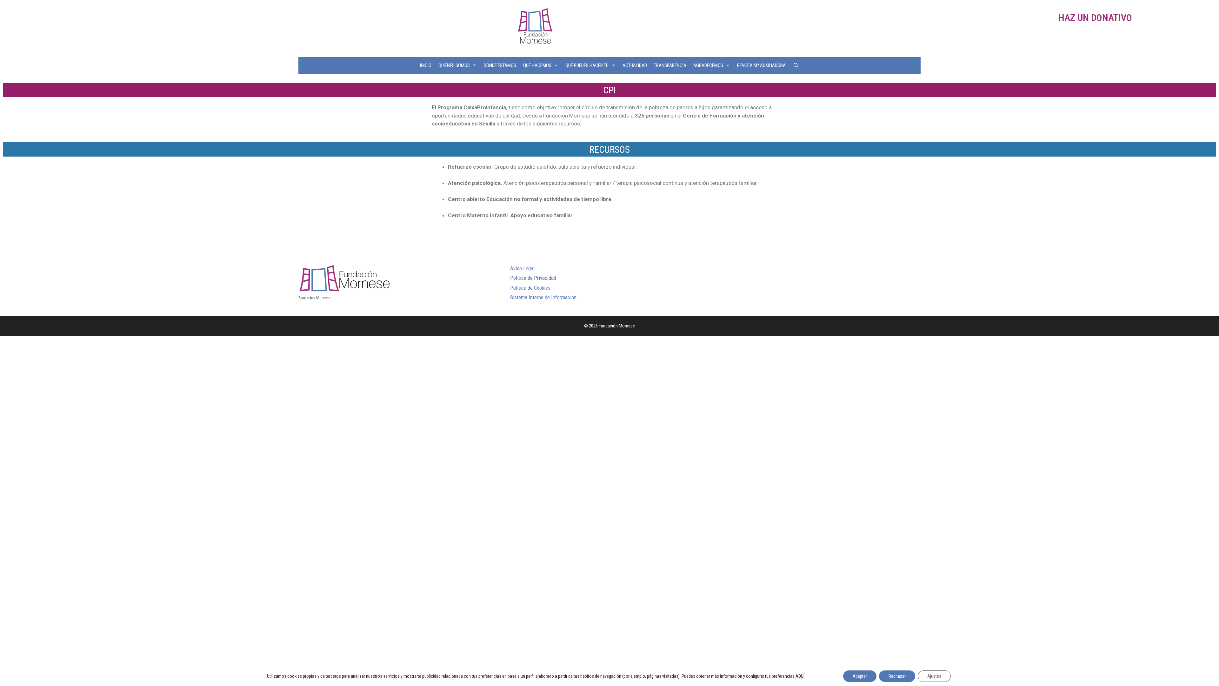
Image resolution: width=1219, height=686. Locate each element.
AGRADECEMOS (708, 65)
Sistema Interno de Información (543, 297)
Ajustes (934, 676)
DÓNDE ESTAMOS (500, 65)
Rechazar (897, 676)
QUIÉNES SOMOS (454, 65)
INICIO (425, 65)
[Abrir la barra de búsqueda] (795, 65)
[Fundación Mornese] (534, 28)
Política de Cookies (530, 288)
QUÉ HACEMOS (537, 65)
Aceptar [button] (860, 676)
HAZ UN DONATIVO (1095, 17)
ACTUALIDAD (635, 65)
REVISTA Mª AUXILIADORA (761, 65)
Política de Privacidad (533, 278)
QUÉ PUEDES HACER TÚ (587, 65)
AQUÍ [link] (800, 676)
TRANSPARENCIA (670, 65)
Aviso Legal (522, 268)
